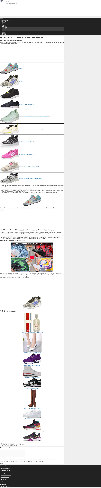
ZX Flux (21, 81)
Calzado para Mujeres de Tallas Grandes (32, 377)
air (5, 29)
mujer (3, 22)
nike (5, 28)
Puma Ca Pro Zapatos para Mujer (32, 418)
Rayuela (7, 1)
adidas (6, 27)
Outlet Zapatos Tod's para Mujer (32, 442)
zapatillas (4, 26)
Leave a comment (17, 443)
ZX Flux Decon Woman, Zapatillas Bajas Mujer (29, 166)
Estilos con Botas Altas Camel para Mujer (32, 408)
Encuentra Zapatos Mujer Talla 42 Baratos (32, 352)
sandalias (4, 33)
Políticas (4, 34)
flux (7, 443)
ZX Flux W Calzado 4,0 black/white (27, 94)
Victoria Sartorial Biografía (5, 468)
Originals (21, 68)
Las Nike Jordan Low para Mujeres (32, 388)
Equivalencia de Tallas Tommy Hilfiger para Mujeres (32, 332)
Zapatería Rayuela (6, 20)
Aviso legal (3, 473)
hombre (4, 23)
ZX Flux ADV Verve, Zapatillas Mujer (27, 141)
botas (3, 32)
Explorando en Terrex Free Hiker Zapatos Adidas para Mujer (32, 431)
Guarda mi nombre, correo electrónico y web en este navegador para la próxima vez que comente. (23, 461)
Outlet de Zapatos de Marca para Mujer (32, 365)
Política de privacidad (6, 475)
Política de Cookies (5, 477)
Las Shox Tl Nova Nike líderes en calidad (9, 445)
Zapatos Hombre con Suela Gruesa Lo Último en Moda (12, 444)
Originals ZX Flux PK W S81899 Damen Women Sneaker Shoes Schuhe (34, 116)
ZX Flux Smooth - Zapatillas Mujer (26, 154)
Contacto (4, 481)
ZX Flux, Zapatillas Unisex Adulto (26, 104)
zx (11, 443)
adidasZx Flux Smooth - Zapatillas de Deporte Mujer (31, 178)
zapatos (4, 25)
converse (6, 30)
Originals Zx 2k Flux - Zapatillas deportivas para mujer (31, 129)
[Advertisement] (50, 13)
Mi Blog (4, 21)
